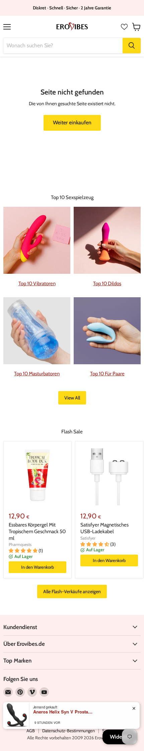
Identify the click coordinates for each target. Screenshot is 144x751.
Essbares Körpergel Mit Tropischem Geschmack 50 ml (37, 531)
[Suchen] (132, 45)
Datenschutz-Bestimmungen (68, 730)
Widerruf (120, 737)
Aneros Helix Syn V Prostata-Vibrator (63, 711)
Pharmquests (20, 544)
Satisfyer (87, 538)
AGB (30, 730)
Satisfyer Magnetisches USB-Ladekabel (104, 528)
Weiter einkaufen (72, 122)
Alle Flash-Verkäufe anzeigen (72, 591)
